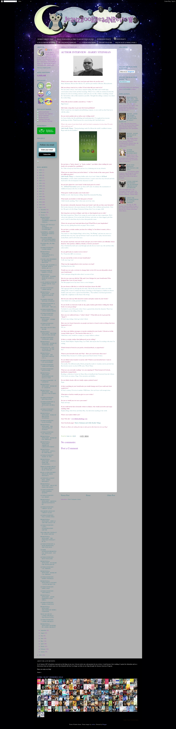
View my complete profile (44, 68)
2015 (40, 199)
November (43, 212)
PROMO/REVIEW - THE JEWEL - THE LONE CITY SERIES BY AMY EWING (133, 99)
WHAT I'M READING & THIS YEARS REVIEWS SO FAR (75, 39)
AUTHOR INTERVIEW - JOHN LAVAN (47, 587)
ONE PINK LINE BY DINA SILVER (48, 328)
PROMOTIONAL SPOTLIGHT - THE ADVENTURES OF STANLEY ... (46, 427)
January (43, 652)
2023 (40, 178)
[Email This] (81, 436)
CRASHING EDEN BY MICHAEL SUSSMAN (47, 300)
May (42, 641)
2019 (40, 188)
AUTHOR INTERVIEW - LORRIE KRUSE (47, 288)
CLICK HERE (127, 89)
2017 (40, 194)
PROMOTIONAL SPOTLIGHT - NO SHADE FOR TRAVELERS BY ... (48, 562)
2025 (40, 172)
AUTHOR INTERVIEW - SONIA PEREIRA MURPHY (47, 491)
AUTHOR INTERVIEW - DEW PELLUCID (47, 398)
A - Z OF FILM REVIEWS (87, 42)
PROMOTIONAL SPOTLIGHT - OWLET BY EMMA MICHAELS (48, 485)
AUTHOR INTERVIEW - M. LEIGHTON (48, 381)
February (43, 649)
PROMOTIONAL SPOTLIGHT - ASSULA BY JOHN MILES (47, 450)
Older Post (111, 495)
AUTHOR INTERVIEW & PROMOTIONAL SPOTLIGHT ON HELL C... (47, 404)
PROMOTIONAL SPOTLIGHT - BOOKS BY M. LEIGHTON (48, 386)
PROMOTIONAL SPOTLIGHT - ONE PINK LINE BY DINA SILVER (48, 333)
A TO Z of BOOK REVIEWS (46, 42)
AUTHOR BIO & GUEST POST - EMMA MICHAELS (47, 479)
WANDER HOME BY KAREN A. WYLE (46, 271)
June (42, 638)
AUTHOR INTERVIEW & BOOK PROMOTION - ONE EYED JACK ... (47, 545)
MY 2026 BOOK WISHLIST (67, 42)
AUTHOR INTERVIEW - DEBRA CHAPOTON (47, 603)
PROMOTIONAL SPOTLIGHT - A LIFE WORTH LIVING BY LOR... (47, 294)
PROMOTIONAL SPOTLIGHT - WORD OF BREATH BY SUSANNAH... (48, 415)
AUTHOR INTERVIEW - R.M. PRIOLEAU (47, 432)
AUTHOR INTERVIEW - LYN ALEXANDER (47, 361)
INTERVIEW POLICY (104, 39)
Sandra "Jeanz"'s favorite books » (131, 720)
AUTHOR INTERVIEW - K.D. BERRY (47, 496)
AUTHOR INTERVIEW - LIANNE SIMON (47, 248)
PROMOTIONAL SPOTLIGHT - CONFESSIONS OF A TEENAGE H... (47, 254)
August (43, 633)
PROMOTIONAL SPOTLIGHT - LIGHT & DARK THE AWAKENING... (47, 461)
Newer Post (65, 495)
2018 (40, 191)
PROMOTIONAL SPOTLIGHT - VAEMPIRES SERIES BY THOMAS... (48, 219)
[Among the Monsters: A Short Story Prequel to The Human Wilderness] (136, 706)
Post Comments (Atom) (74, 499)
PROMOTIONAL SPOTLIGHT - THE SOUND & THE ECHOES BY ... (48, 392)
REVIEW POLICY (120, 39)
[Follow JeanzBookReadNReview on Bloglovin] (127, 72)
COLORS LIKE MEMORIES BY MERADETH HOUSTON (48, 260)
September (44, 630)
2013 (40, 204)
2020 (40, 186)
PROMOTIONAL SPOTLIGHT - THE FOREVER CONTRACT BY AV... (47, 539)
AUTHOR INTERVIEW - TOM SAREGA (47, 591)
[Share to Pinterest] (88, 436)
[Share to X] (84, 436)
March (42, 646)
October (43, 215)
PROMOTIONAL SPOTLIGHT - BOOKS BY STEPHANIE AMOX (48, 343)
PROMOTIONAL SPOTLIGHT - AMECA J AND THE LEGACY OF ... (48, 521)
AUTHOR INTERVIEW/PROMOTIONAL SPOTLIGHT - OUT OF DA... (48, 552)
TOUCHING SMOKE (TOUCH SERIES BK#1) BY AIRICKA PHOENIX (48, 239)
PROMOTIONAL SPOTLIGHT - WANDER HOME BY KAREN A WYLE (48, 277)
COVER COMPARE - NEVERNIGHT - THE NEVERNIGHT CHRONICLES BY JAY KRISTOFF (133, 184)
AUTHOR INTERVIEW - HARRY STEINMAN (47, 577)
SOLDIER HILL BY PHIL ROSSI (47, 244)
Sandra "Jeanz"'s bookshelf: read (50, 677)
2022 (40, 180)
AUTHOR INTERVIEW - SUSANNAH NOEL (47, 410)
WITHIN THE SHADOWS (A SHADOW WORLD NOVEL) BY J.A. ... (48, 266)
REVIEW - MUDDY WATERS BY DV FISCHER (132, 135)
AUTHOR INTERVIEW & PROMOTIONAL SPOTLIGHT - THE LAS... (48, 305)
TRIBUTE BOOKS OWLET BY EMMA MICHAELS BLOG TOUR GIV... (48, 468)
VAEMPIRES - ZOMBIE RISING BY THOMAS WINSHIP (47, 233)
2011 (40, 655)
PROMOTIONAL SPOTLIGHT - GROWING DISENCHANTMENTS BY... (48, 502)
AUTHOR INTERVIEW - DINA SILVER (47, 324)
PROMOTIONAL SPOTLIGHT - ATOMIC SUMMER (47, 319)
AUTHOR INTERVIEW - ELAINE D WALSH (47, 314)
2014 (40, 202)
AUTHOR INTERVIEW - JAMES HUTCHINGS (47, 365)
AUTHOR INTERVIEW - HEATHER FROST (132, 151)
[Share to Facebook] (86, 436)
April (42, 644)
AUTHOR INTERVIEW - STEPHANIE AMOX (47, 338)
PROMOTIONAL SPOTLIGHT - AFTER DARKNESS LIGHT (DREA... (47, 597)
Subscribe (47, 154)
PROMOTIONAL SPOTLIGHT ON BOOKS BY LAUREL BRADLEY (48, 625)
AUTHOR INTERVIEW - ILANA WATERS (47, 421)
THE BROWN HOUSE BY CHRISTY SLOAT (47, 511)
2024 (40, 175)
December (43, 209)
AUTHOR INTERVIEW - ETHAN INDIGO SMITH (48, 310)
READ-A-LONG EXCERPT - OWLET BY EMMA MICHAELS (48, 474)
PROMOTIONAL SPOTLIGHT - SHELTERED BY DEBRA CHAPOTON (48, 609)
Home (88, 495)
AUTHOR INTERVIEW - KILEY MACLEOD (47, 558)
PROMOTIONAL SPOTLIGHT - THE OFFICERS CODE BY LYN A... (47, 355)
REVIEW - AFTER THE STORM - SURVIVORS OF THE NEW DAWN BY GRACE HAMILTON (128, 118)
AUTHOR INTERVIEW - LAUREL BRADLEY (47, 620)
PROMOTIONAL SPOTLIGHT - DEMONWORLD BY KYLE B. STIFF (46, 375)
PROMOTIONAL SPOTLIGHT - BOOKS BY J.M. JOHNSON (48, 572)
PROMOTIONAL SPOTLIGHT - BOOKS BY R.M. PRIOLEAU (48, 437)
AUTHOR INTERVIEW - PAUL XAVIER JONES (47, 516)
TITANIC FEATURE (105, 42)
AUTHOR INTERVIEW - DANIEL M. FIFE (47, 456)
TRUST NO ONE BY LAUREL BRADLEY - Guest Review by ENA (47, 615)
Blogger (104, 724)
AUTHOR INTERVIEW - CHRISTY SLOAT (47, 507)
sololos (93, 724)
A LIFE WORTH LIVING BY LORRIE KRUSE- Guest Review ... (48, 283)
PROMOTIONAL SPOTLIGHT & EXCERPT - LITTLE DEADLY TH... (48, 582)
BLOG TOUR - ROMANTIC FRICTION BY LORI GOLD (133, 167)
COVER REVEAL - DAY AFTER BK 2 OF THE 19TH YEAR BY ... (47, 348)
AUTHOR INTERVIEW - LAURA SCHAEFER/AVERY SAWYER (47, 527)
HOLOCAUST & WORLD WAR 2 (125, 42)
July (42, 636)
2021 (40, 183)
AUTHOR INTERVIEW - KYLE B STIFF (47, 369)
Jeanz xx (49, 50)
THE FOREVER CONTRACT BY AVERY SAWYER (48, 533)
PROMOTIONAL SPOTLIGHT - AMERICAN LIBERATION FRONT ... (48, 444)
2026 (40, 170)
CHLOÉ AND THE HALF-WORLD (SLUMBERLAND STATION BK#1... (47, 227)
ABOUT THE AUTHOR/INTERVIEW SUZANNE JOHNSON (133, 200)
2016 (40, 196)
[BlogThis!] (82, 436)
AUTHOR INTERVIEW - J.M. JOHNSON (47, 567)
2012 (40, 207)
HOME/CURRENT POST (45, 39)
